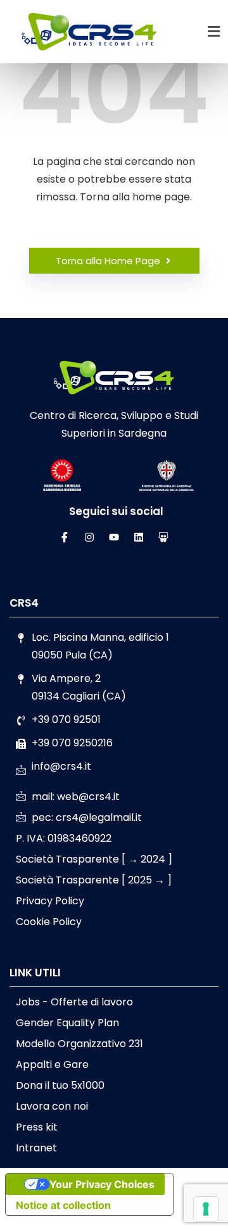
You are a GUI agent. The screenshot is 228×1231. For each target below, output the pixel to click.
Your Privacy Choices (102, 1184)
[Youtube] (114, 537)
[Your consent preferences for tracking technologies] (206, 1209)
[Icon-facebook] (64, 537)
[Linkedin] (139, 537)
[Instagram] (89, 537)
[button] (214, 32)
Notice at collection (63, 1205)
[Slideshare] (163, 537)
